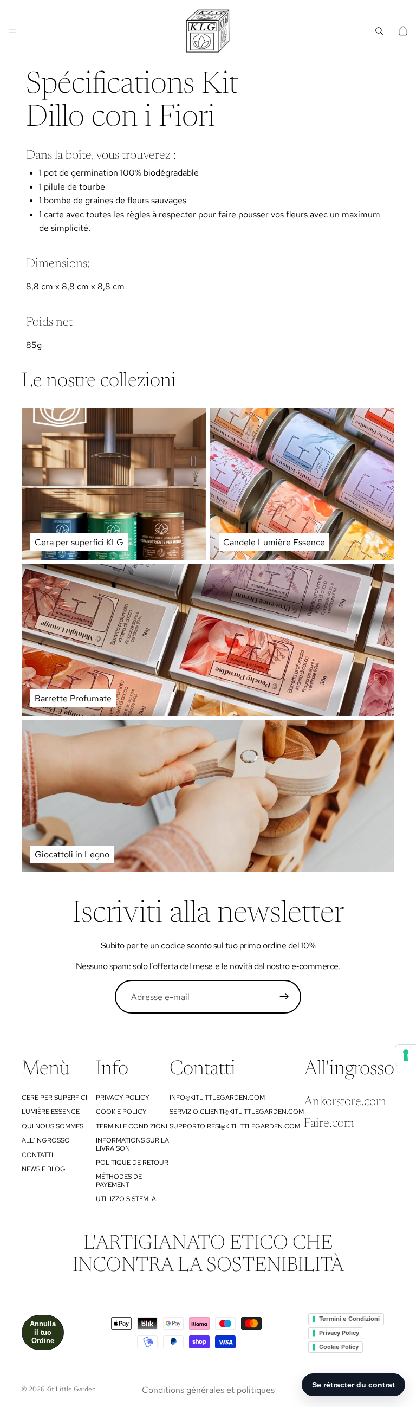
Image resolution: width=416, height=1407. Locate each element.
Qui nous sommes (52, 1126)
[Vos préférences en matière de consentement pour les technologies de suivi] (405, 1055)
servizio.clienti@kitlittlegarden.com (237, 1111)
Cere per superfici (54, 1097)
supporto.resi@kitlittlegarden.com (235, 1126)
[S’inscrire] (284, 996)
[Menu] (12, 30)
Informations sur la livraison (132, 1144)
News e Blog (44, 1169)
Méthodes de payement (119, 1180)
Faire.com (329, 1123)
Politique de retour (132, 1162)
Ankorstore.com (345, 1101)
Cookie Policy (121, 1111)
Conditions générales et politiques (208, 1390)
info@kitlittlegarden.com (217, 1097)
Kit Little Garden (71, 1389)
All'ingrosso (46, 1140)
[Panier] (403, 31)
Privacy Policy (123, 1097)
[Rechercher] (379, 31)
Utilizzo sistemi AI (127, 1199)
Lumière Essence (51, 1111)
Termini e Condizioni (131, 1126)
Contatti (37, 1155)
